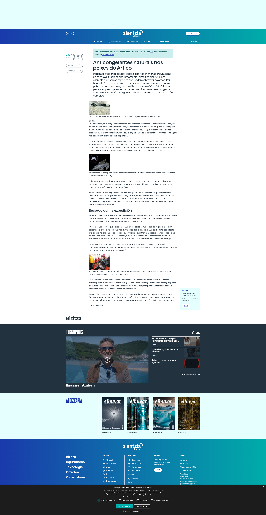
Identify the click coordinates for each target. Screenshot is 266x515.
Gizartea (72, 472)
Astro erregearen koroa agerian (164, 361)
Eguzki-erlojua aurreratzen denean (165, 350)
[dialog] (133, 500)
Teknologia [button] (130, 42)
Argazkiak (109, 471)
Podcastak (110, 477)
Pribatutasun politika (188, 467)
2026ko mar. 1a (132, 432)
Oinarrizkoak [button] (164, 42)
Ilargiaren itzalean (80, 385)
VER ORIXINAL (108, 55)
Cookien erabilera (187, 471)
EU (74, 55)
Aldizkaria (191, 34)
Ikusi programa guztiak (191, 374)
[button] (67, 33)
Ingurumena (75, 462)
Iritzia (107, 467)
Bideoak (108, 474)
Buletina (194, 41)
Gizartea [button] (147, 42)
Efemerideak (136, 467)
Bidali (186, 306)
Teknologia (74, 467)
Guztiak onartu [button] (124, 506)
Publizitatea (184, 464)
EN (74, 59)
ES (78, 55)
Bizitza (71, 457)
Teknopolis (74, 331)
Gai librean (135, 471)
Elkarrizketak (110, 464)
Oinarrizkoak (76, 477)
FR (81, 55)
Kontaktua (184, 474)
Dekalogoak (136, 464)
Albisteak (109, 460)
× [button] (263, 487)
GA (81, 59)
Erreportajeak (111, 481)
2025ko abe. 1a (157, 432)
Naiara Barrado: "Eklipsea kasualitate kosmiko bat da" (165, 339)
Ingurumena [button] (113, 42)
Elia (151, 52)
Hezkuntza (135, 460)
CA (78, 59)
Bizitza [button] (96, 42)
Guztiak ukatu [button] (142, 506)
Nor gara (183, 460)
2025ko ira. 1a (182, 432)
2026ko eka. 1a (106, 432)
